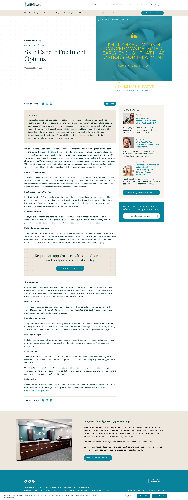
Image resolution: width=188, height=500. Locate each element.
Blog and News (84, 487)
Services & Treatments (53, 487)
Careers (115, 5)
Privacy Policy (151, 490)
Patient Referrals (69, 487)
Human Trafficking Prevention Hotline (75, 490)
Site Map (161, 490)
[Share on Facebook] (43, 103)
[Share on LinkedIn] (47, 103)
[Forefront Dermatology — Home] (32, 4)
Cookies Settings (127, 496)
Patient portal (138, 5)
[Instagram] (33, 481)
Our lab (108, 5)
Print (112, 104)
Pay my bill (148, 5)
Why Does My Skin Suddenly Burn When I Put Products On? (147, 144)
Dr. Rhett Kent (50, 152)
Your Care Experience (52, 490)
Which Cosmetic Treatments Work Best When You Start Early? (146, 120)
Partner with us (97, 5)
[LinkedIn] (29, 481)
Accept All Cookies (159, 496)
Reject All (143, 496)
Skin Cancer (39, 45)
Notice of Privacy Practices (101, 490)
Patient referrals (126, 5)
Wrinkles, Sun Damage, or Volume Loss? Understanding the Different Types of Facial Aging (147, 170)
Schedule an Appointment (33, 487)
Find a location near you (96, 458)
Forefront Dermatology (137, 490)
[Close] (184, 496)
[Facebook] (25, 481)
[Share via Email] (51, 103)
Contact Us (28, 490)
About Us (38, 490)
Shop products (159, 5)
